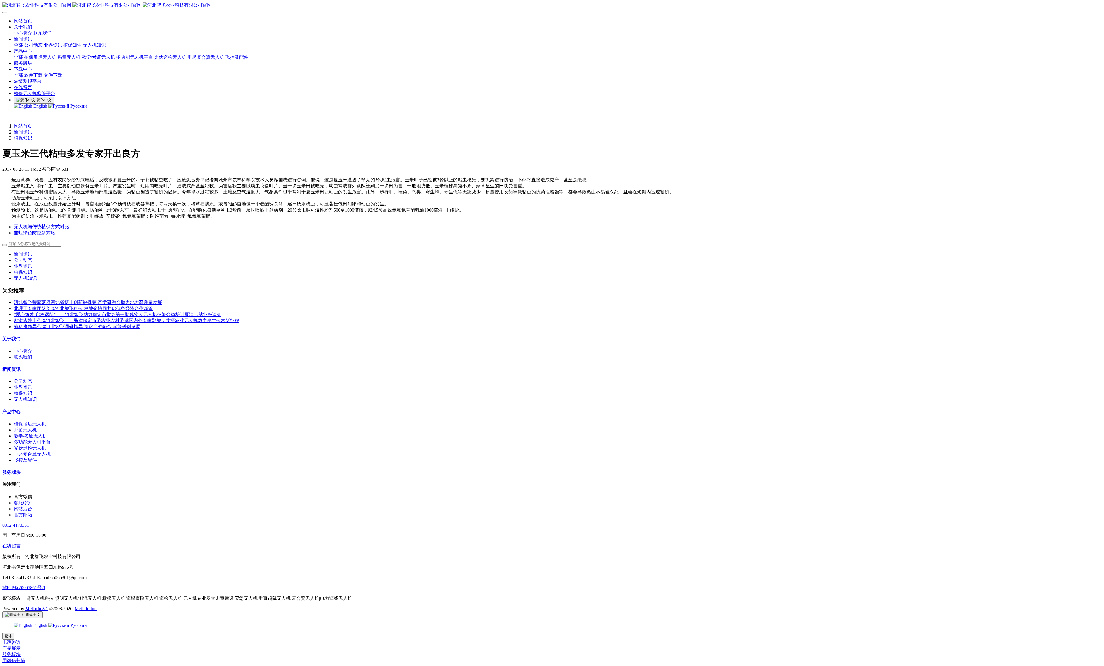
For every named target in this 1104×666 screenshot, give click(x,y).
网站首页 (23, 125)
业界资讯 (23, 266)
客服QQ (22, 502)
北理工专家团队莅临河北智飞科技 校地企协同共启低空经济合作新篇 (83, 308)
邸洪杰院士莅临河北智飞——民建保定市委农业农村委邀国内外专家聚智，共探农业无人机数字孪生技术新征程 (126, 320)
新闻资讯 (23, 132)
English (40, 106)
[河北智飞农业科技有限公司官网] (552, 5)
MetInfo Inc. (86, 608)
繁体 (8, 636)
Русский (78, 106)
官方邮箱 (23, 514)
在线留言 (11, 545)
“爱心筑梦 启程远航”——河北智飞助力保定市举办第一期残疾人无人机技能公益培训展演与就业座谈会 (117, 314)
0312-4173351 (15, 525)
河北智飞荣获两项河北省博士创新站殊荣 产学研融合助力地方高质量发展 (88, 302)
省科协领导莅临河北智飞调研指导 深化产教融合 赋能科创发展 (77, 326)
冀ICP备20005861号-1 (23, 587)
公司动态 (23, 260)
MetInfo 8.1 (36, 608)
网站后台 (23, 508)
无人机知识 (25, 278)
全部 (18, 45)
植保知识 (23, 138)
